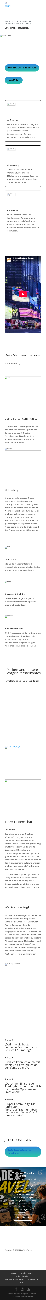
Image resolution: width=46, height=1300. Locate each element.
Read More (23, 1217)
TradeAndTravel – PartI (23, 1175)
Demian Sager (19, 1179)
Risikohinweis (22, 1276)
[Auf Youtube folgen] (24, 1258)
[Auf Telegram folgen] (18, 1258)
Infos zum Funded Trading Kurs (22, 68)
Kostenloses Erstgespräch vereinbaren (20, 1151)
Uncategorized (16, 1182)
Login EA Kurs (14, 80)
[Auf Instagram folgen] (12, 1258)
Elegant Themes (28, 1293)
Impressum (33, 1279)
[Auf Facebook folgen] (7, 1258)
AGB (21, 1282)
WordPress (28, 1296)
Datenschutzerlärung (15, 1279)
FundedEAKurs (26, 1273)
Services (13, 1273)
